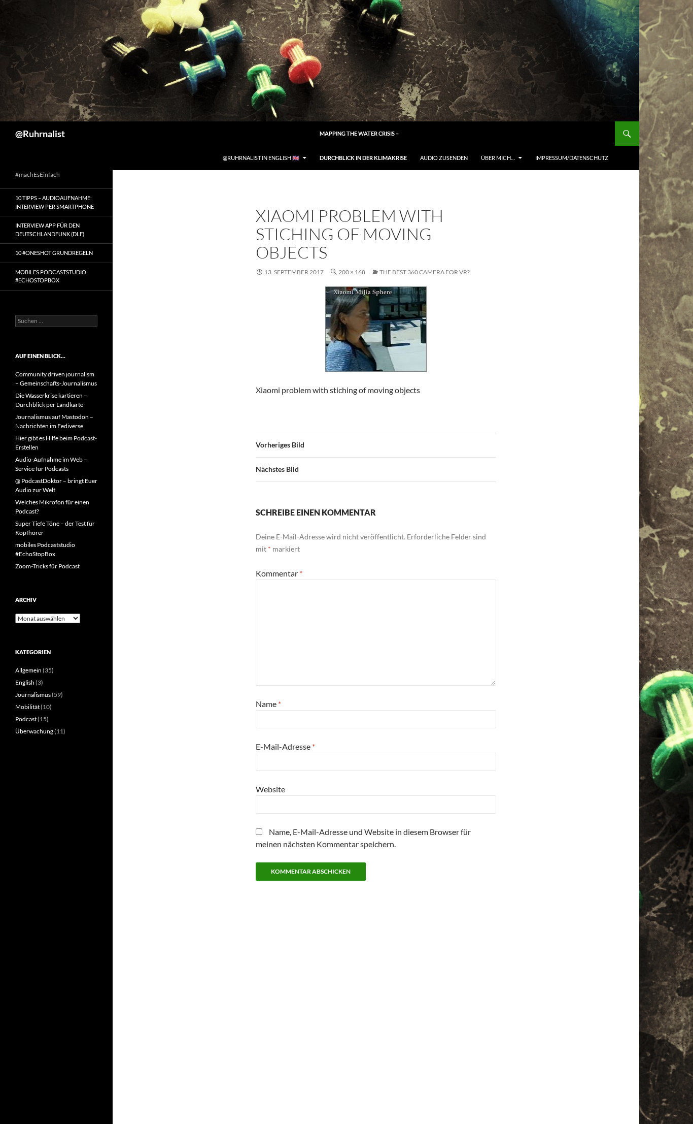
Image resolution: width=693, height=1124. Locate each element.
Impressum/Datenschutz (571, 157)
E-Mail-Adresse (285, 746)
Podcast (26, 719)
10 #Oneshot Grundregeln (54, 252)
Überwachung (34, 731)
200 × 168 (351, 272)
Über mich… (498, 157)
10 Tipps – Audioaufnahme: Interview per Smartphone (54, 202)
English (24, 682)
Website (270, 789)
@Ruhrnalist (40, 133)
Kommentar (279, 573)
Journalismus (33, 694)
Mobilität (27, 707)
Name (268, 704)
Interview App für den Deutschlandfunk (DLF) (49, 229)
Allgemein (28, 670)
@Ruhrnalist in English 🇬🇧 (261, 157)
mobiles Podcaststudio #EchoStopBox (50, 276)
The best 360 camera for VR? (424, 272)
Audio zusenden (444, 157)
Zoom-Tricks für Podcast (47, 566)
